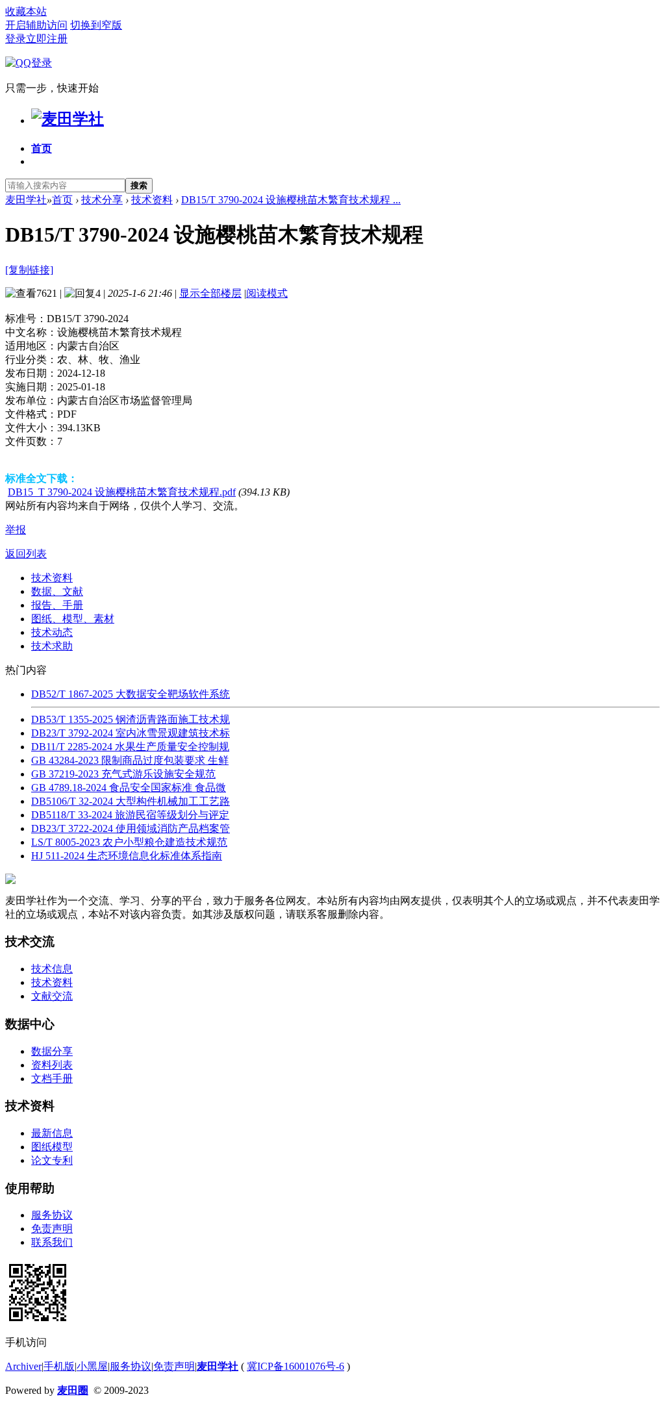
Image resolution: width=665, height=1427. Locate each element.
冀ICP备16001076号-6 (295, 1366)
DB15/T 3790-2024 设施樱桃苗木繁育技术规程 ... (291, 199)
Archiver (23, 1366)
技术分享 (102, 199)
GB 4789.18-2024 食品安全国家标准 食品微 (128, 787)
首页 (41, 148)
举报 (15, 529)
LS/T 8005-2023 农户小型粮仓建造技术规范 (129, 842)
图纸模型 (52, 1146)
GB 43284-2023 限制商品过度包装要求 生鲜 (130, 760)
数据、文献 (57, 591)
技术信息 (52, 968)
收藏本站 (26, 11)
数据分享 (52, 1051)
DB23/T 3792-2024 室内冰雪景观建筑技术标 (130, 733)
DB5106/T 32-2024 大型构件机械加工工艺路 (130, 801)
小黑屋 (92, 1366)
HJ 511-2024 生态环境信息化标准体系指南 (126, 855)
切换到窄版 (96, 25)
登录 (15, 38)
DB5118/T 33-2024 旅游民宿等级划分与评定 (130, 814)
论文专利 (52, 1160)
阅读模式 (267, 293)
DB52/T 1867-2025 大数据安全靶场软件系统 (130, 694)
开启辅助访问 (36, 25)
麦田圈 (72, 1390)
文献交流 (52, 996)
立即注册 (47, 38)
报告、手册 (57, 605)
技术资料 (152, 199)
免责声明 (52, 1228)
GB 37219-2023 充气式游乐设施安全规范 (123, 773)
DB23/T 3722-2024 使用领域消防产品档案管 (130, 828)
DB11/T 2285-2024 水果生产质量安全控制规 (130, 746)
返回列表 (26, 553)
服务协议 (52, 1214)
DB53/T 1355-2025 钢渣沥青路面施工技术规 (130, 719)
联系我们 (52, 1242)
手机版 (59, 1366)
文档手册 (52, 1078)
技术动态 (52, 632)
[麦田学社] (67, 118)
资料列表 (52, 1064)
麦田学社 (26, 199)
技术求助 (52, 645)
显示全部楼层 (210, 293)
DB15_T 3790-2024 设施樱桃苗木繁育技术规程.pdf (122, 492)
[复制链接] (29, 269)
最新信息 (52, 1133)
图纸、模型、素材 (72, 618)
